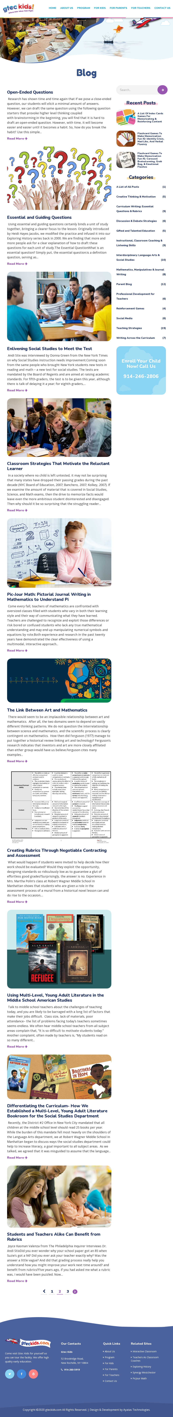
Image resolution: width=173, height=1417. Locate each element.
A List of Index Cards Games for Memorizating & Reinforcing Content (150, 117)
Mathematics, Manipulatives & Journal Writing (141, 272)
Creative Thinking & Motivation (141, 196)
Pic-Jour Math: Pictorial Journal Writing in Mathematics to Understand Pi (49, 597)
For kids (100, 8)
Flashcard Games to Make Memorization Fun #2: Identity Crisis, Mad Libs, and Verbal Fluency (151, 139)
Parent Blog (141, 284)
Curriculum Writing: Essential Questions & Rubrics (141, 209)
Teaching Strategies (141, 328)
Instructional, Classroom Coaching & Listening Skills (141, 243)
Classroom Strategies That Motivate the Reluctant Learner (58, 466)
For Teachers (140, 8)
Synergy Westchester (144, 1372)
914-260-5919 (72, 1369)
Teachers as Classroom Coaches (145, 1359)
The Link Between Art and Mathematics (47, 710)
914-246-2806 (141, 376)
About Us (66, 8)
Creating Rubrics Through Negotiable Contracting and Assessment (57, 853)
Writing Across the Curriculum (141, 338)
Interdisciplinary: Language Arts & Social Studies (141, 257)
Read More (16, 138)
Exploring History (142, 1366)
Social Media (141, 318)
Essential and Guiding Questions (39, 217)
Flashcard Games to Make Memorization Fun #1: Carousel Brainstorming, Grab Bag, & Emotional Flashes (150, 160)
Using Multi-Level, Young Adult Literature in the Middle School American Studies (55, 998)
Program (83, 8)
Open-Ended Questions (30, 92)
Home (52, 8)
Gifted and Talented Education (141, 231)
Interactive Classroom (145, 1351)
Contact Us (162, 8)
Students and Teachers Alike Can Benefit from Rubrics (53, 1237)
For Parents (118, 8)
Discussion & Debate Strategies (141, 221)
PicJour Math (140, 1378)
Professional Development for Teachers (141, 296)
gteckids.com (53, 1410)
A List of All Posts (141, 187)
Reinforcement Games (141, 308)
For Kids (109, 1363)
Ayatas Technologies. (136, 1410)
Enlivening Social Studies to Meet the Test (49, 348)
